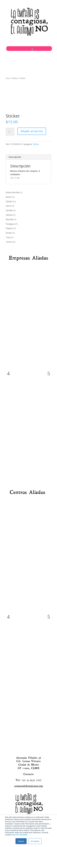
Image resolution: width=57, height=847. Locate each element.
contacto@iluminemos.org (28, 786)
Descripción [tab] (15, 157)
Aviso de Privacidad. (19, 834)
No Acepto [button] (35, 841)
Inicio (8, 78)
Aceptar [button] (21, 841)
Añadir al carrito (32, 131)
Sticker (15, 78)
